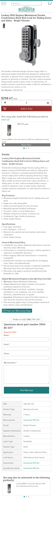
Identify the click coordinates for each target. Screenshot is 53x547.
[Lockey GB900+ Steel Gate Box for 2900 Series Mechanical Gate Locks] (9, 130)
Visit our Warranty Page (18, 310)
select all (5, 119)
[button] (24, 148)
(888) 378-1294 (33, 319)
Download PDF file (31, 420)
